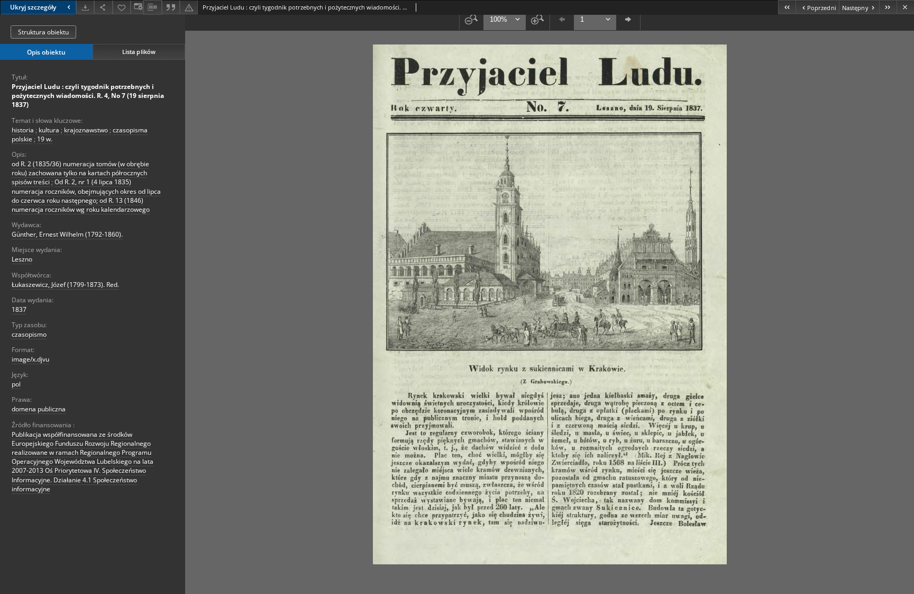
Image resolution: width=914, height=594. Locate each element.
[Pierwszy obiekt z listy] (787, 7)
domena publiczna (39, 408)
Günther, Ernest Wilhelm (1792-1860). (67, 234)
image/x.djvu (30, 359)
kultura (49, 129)
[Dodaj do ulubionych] (122, 7)
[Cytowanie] (171, 7)
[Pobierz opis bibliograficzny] (152, 7)
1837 (19, 309)
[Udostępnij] (103, 7)
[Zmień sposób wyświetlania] (137, 7)
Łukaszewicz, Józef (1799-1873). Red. (65, 284)
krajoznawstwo (86, 129)
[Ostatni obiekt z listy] (888, 7)
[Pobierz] (85, 7)
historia (23, 129)
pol (16, 384)
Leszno (22, 259)
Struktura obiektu (43, 32)
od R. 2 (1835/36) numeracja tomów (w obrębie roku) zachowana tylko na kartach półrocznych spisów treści (80, 172)
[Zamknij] (905, 7)
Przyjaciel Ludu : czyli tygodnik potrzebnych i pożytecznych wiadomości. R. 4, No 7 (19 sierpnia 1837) (88, 95)
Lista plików (139, 52)
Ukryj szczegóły (33, 7)
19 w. (44, 138)
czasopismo (29, 334)
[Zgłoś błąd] (189, 7)
